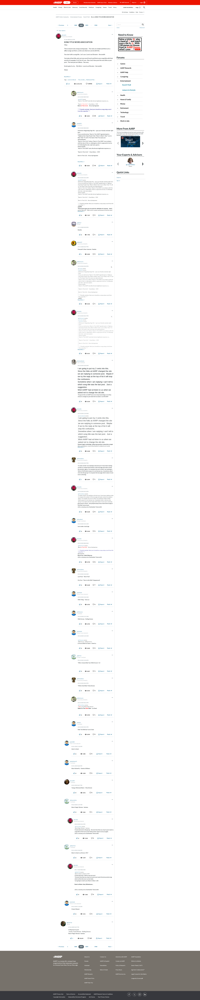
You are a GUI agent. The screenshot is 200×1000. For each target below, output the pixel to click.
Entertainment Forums (76, 17)
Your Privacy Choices (103, 997)
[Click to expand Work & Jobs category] (118, 121)
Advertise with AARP (121, 957)
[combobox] (130, 24)
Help (137, 12)
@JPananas (81, 640)
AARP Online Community (62, 17)
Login (141, 2)
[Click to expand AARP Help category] (118, 72)
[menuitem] (55, 8)
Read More (67, 76)
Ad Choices (92, 997)
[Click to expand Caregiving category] (118, 76)
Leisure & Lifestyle (128, 90)
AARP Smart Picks (102, 2)
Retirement (124, 108)
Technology (124, 112)
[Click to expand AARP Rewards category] (118, 68)
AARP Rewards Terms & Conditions (103, 994)
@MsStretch (81, 318)
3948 (95, 25)
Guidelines (131, 12)
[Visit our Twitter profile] (134, 994)
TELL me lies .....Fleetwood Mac (86, 79)
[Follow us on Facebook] (129, 994)
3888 (75, 25)
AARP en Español (128, 7)
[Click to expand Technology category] (118, 112)
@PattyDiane (81, 494)
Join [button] (67, 2)
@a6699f (80, 99)
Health (122, 95)
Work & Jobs (124, 121)
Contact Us (103, 957)
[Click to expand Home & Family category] (118, 99)
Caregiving (124, 77)
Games (122, 64)
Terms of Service (70, 994)
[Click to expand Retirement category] (118, 108)
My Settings (125, 12)
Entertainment (125, 81)
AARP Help (124, 72)
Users (118, 27)
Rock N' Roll (86, 17)
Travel (122, 117)
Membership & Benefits (90, 2)
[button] (144, 7)
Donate (86, 961)
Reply (108, 83)
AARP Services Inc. (121, 974)
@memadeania (81, 416)
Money (122, 104)
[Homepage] (57, 2)
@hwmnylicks (78, 826)
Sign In (118, 180)
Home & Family (125, 99)
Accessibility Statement (84, 994)
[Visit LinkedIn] (145, 994)
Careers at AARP (120, 961)
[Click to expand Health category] (118, 95)
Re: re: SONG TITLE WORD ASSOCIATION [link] (102, 17)
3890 (86, 25)
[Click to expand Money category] (118, 104)
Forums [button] (141, 12)
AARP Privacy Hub (58, 994)
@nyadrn (80, 268)
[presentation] (118, 142)
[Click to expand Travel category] (118, 117)
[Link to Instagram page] (140, 994)
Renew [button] (75, 2)
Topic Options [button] (62, 30)
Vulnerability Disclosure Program (77, 997)
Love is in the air (72, 79)
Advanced (142, 27)
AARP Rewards (125, 68)
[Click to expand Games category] (118, 64)
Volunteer (87, 965)
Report (100, 83)
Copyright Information (59, 997)
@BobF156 (77, 872)
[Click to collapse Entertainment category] (118, 81)
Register (134, 2)
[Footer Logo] (65, 956)
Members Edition (112, 2)
